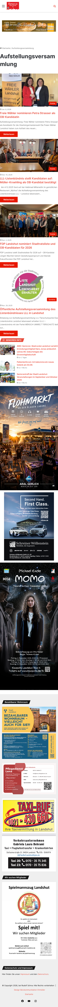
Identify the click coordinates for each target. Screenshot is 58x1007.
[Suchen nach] (54, 7)
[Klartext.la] (13, 6)
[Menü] (3, 7)
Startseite (6, 48)
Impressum (25, 974)
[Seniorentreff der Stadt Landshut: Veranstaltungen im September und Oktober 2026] (7, 378)
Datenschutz (43, 974)
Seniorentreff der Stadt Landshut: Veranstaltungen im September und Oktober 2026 (37, 377)
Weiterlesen (8, 134)
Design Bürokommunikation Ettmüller (29, 990)
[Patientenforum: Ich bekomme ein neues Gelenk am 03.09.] (7, 366)
